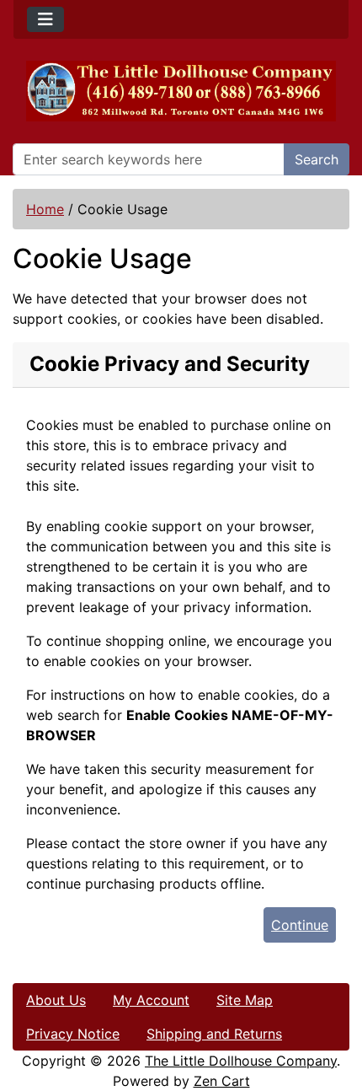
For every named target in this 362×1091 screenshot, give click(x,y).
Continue (299, 924)
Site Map (244, 1000)
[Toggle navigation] (45, 19)
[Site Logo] (181, 91)
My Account (151, 1000)
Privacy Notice (73, 1033)
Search (316, 159)
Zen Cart (222, 1080)
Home (45, 209)
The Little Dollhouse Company (241, 1060)
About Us (56, 1000)
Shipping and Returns (214, 1033)
